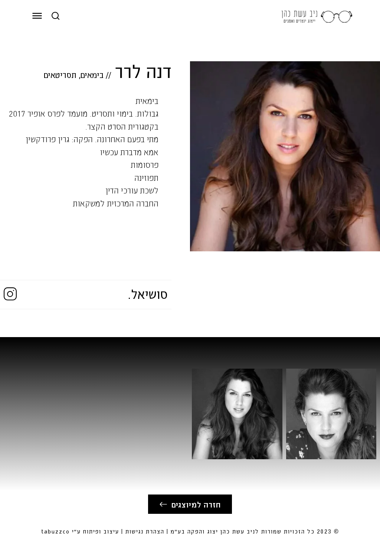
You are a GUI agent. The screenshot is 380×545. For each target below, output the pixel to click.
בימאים (92, 74)
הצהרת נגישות (144, 531)
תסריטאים (60, 74)
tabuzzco (55, 531)
